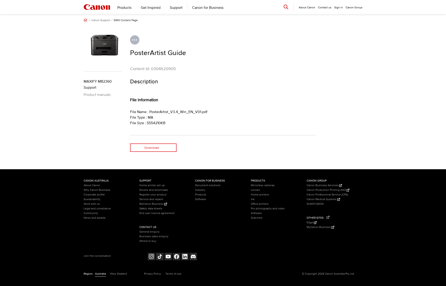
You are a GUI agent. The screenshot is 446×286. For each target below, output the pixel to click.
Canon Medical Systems (322, 199)
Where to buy (147, 241)
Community (91, 213)
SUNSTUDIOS (315, 204)
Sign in (338, 7)
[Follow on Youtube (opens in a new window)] (168, 257)
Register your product (153, 194)
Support (176, 7)
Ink (253, 199)
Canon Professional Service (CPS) (327, 194)
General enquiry (149, 232)
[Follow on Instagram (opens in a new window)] (151, 257)
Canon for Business (207, 7)
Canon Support (101, 20)
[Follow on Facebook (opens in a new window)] (176, 257)
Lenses (255, 190)
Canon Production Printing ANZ (327, 190)
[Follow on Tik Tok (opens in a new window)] (160, 257)
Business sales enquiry (153, 236)
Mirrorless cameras (263, 185)
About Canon (92, 185)
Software (200, 199)
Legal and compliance (97, 208)
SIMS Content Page (126, 20)
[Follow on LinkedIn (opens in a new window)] (185, 257)
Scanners (256, 218)
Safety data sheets (150, 208)
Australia (100, 274)
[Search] (286, 7)
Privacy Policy (152, 274)
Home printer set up (152, 185)
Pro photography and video (268, 208)
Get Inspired (151, 7)
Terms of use (173, 274)
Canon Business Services (323, 185)
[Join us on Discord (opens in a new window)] (193, 257)
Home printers (260, 194)
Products (124, 7)
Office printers (260, 204)
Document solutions (207, 185)
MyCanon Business (151, 204)
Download (151, 148)
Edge (310, 222)
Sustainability (92, 199)
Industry (200, 190)
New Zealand (118, 274)
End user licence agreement (157, 213)
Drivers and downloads (153, 190)
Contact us (324, 7)
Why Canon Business (97, 190)
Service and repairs (151, 199)
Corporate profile (94, 194)
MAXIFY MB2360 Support (98, 84)
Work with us (92, 204)
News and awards (95, 218)
